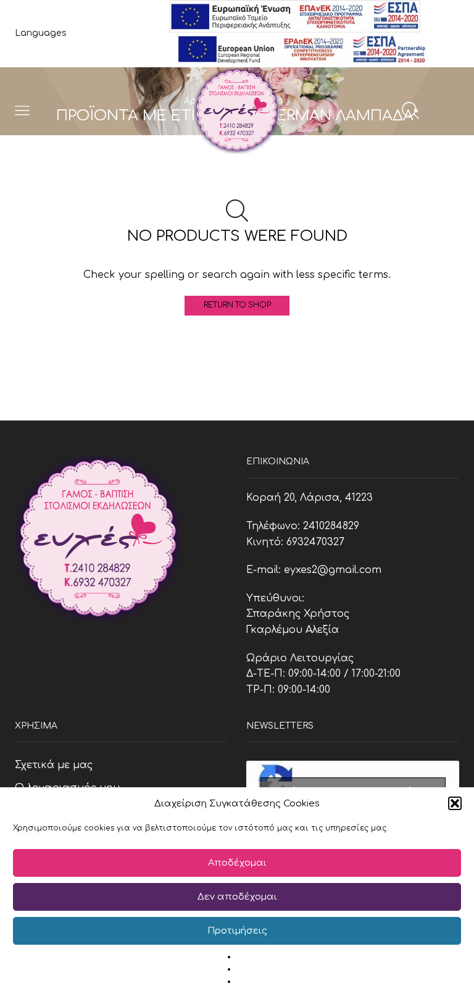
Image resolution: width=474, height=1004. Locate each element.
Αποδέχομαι (237, 863)
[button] (455, 803)
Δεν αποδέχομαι (237, 897)
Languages (41, 33)
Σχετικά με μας (54, 765)
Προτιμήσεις (237, 931)
